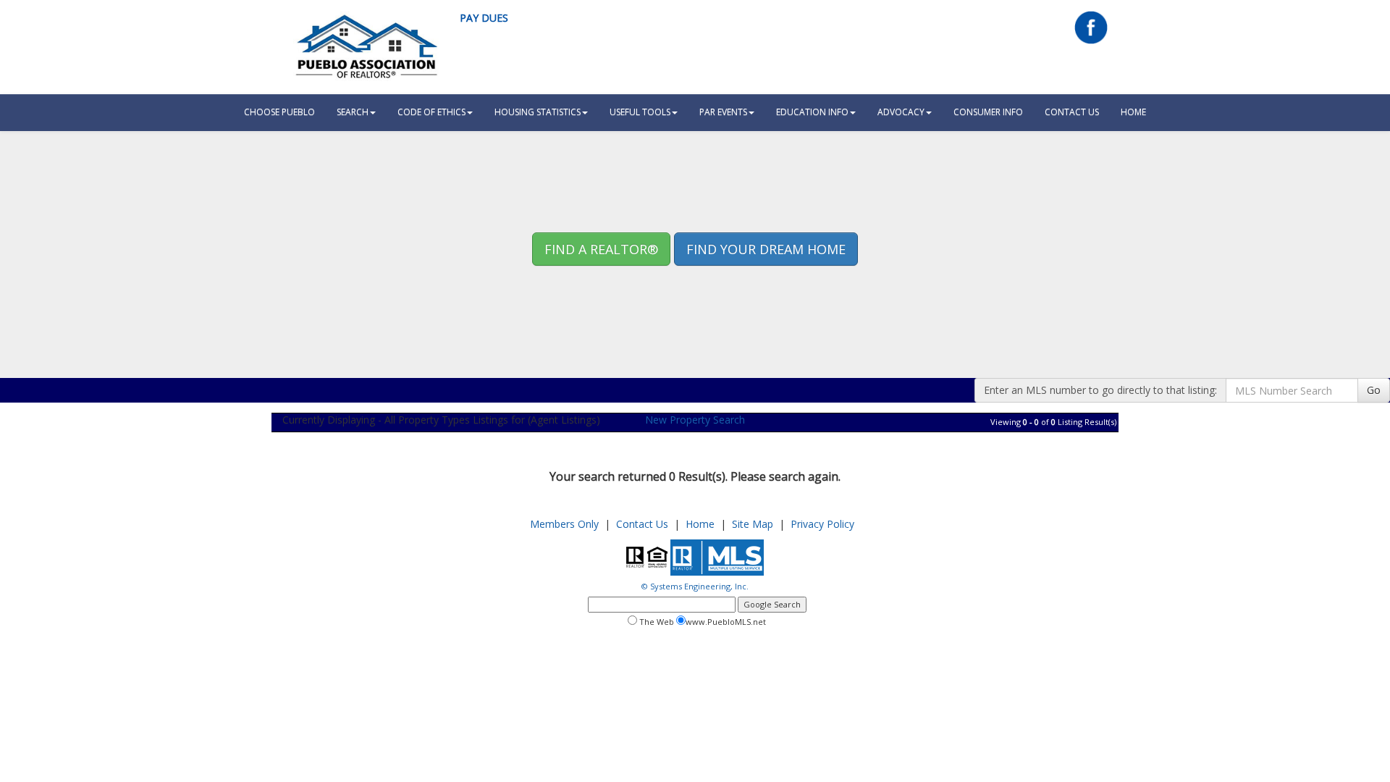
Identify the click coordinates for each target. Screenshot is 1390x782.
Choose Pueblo (279, 112)
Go (1374, 390)
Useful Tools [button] (640, 112)
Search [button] (352, 112)
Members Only (564, 524)
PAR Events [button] (723, 112)
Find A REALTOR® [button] (601, 249)
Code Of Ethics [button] (431, 112)
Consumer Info (988, 112)
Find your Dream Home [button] (766, 249)
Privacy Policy (822, 524)
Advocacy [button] (900, 112)
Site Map (752, 524)
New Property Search (695, 419)
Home (700, 524)
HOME (1133, 112)
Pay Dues (484, 18)
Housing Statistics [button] (537, 112)
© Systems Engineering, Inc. (695, 586)
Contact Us (1072, 112)
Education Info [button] (812, 112)
